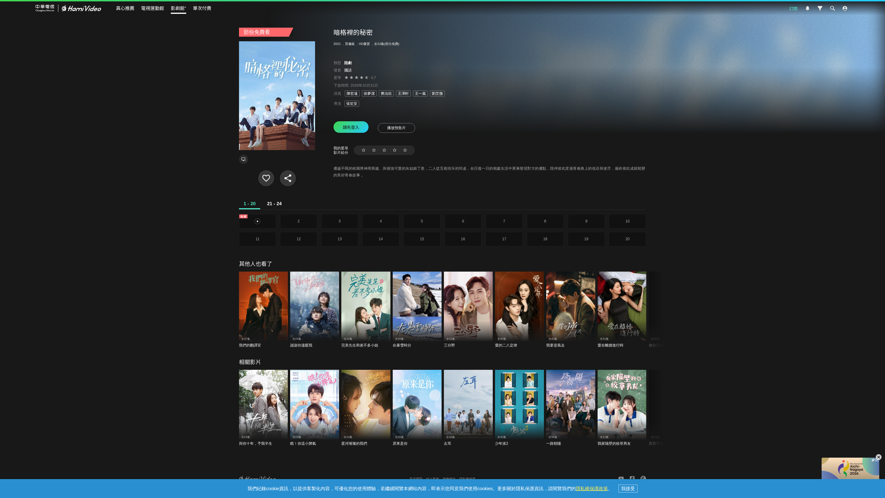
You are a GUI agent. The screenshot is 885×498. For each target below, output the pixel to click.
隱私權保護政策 (592, 488)
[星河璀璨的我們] (365, 408)
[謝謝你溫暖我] (314, 310)
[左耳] (468, 408)
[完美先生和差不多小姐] (365, 310)
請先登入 (351, 127)
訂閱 (793, 8)
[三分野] (468, 310)
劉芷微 (437, 93)
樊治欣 (386, 93)
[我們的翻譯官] (263, 310)
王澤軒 (403, 93)
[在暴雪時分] (417, 310)
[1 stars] (363, 150)
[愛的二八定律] (519, 310)
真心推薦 (125, 8)
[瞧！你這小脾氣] (314, 408)
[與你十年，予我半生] (263, 408)
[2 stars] (374, 150)
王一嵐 (420, 93)
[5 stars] (405, 150)
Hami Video (68, 8)
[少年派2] (519, 408)
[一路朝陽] (570, 408)
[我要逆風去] (570, 310)
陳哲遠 (352, 93)
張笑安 (351, 104)
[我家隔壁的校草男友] (622, 408)
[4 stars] (394, 150)
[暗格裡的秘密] (266, 178)
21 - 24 (274, 203)
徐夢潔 (369, 93)
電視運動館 (152, 8)
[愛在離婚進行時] (622, 310)
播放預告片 (396, 128)
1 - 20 (250, 203)
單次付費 (202, 8)
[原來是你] (417, 408)
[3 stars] (384, 150)
